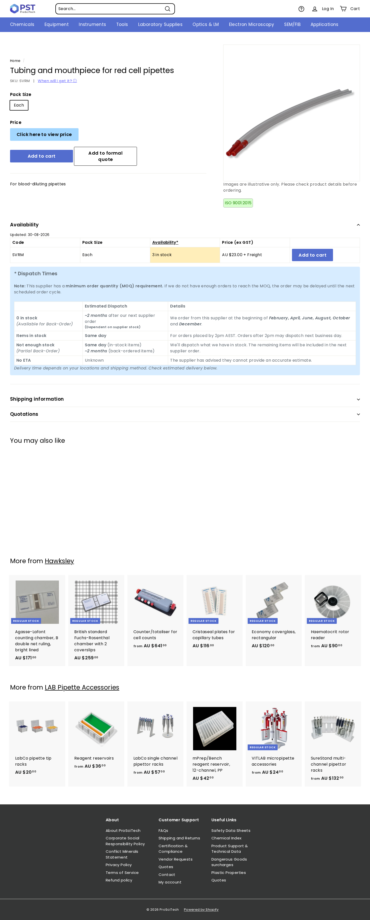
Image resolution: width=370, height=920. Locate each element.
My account (170, 882)
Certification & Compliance (173, 848)
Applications (325, 24)
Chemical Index (226, 838)
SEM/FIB (292, 24)
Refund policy (119, 880)
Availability (24, 224)
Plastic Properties (228, 872)
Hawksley (59, 561)
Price (15, 122)
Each (19, 105)
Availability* (165, 242)
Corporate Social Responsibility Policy (125, 840)
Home (15, 60)
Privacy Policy (119, 864)
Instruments (92, 24)
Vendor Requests (176, 859)
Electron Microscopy (251, 24)
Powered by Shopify (201, 909)
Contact (167, 874)
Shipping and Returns (179, 838)
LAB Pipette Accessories (82, 687)
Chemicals (22, 24)
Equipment (57, 24)
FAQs (163, 830)
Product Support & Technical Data (229, 848)
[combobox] (115, 8)
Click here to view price (44, 134)
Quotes (166, 866)
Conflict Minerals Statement (122, 854)
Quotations (24, 414)
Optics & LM (206, 24)
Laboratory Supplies (160, 24)
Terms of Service (122, 872)
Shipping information (37, 399)
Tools (122, 24)
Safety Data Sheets (230, 830)
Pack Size (20, 94)
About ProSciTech (123, 830)
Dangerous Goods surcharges (229, 862)
